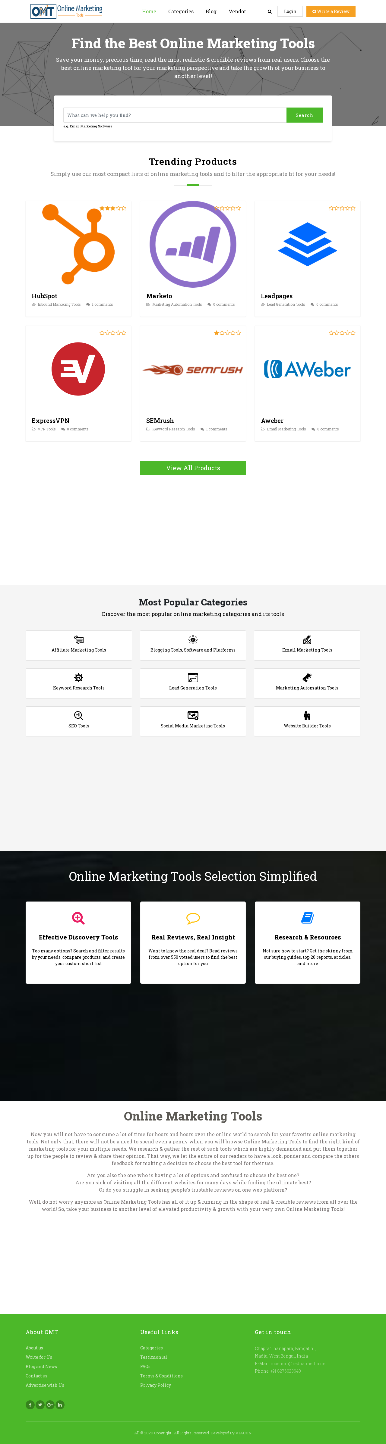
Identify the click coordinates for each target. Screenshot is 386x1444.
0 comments (223, 304)
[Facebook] (30, 1404)
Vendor (237, 11)
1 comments (102, 304)
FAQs (145, 1366)
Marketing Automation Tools (176, 304)
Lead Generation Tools (285, 304)
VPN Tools (46, 429)
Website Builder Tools (307, 726)
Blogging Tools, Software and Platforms (193, 650)
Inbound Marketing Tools (59, 304)
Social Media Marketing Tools (193, 726)
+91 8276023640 (285, 1371)
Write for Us (39, 1357)
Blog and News (41, 1366)
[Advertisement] (193, 527)
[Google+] (50, 1404)
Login (290, 11)
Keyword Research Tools (173, 429)
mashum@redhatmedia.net (299, 1363)
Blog (211, 11)
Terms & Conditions (161, 1375)
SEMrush (160, 420)
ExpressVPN (51, 420)
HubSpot (44, 296)
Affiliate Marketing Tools (79, 650)
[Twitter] (40, 1404)
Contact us (36, 1375)
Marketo (159, 296)
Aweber (272, 420)
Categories (181, 11)
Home (149, 11)
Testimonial (153, 1357)
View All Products (193, 468)
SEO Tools (78, 726)
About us (34, 1347)
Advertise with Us (45, 1385)
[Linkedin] (60, 1404)
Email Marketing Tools (286, 429)
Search (304, 115)
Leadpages (277, 296)
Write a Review (333, 11)
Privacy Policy (155, 1385)
